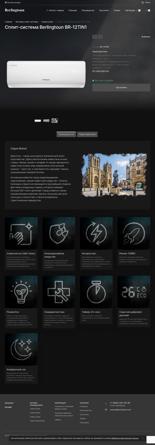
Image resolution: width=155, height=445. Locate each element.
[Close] (143, 438)
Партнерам (84, 423)
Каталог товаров (56, 10)
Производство (86, 410)
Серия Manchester (37, 421)
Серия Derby (35, 409)
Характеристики (87, 134)
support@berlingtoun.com (120, 410)
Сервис (83, 418)
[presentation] (29, 120)
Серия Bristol (35, 413)
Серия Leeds (35, 417)
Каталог (9, 403)
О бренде (84, 406)
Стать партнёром (117, 405)
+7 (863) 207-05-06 (120, 403)
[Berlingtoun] (14, 10)
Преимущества (66, 134)
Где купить (84, 414)
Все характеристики (100, 71)
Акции (8, 407)
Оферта (58, 420)
